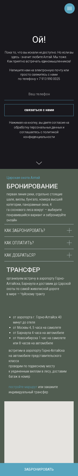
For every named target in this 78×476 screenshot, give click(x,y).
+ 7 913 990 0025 (48, 79)
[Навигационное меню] (69, 8)
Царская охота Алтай (23, 178)
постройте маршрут (23, 387)
